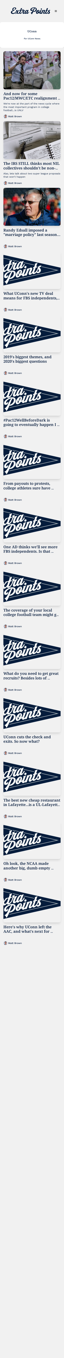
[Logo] (30, 11)
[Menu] (55, 11)
